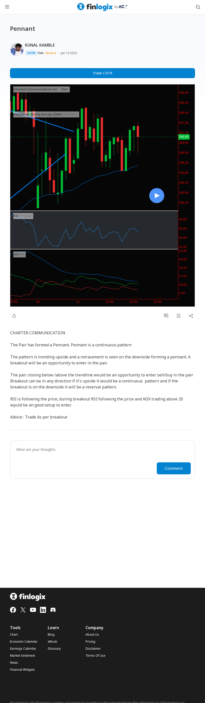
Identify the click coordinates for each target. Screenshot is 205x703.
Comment (174, 468)
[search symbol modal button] (198, 7)
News (14, 663)
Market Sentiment (22, 656)
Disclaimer (93, 649)
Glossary (54, 649)
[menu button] (7, 7)
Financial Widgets (22, 670)
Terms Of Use (96, 656)
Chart (14, 635)
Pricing (90, 642)
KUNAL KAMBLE (40, 45)
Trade (102, 73)
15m (40, 53)
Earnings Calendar (23, 649)
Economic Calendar (24, 642)
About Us (92, 635)
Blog (51, 635)
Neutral (51, 53)
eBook (52, 642)
